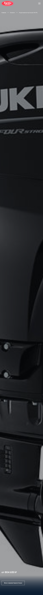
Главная (4, 12)
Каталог (12, 12)
